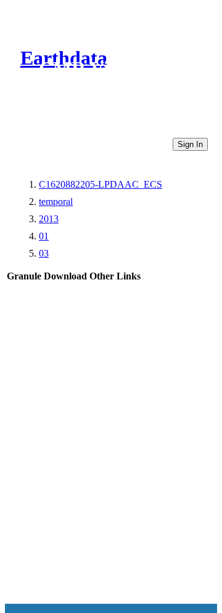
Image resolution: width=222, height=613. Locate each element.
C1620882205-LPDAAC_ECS (100, 184)
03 (44, 253)
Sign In (190, 144)
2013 (49, 219)
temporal (56, 201)
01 (44, 236)
